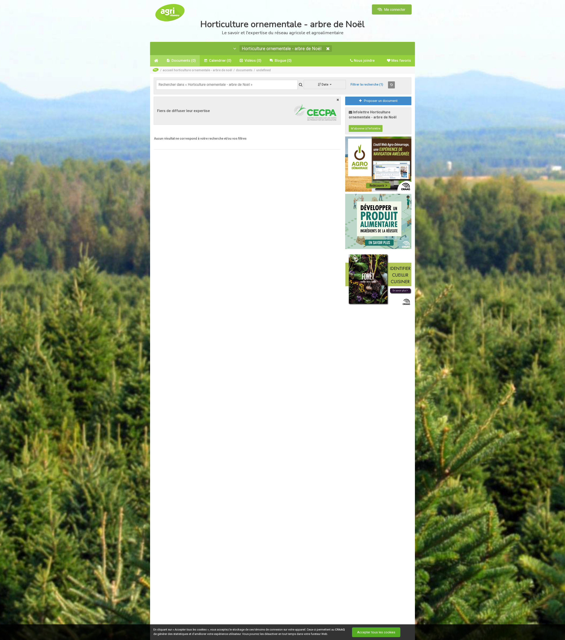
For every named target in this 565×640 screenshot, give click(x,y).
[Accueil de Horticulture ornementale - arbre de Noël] (156, 60)
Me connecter (394, 9)
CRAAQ (340, 629)
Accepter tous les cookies (376, 632)
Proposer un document (380, 101)
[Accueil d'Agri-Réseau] (169, 12)
